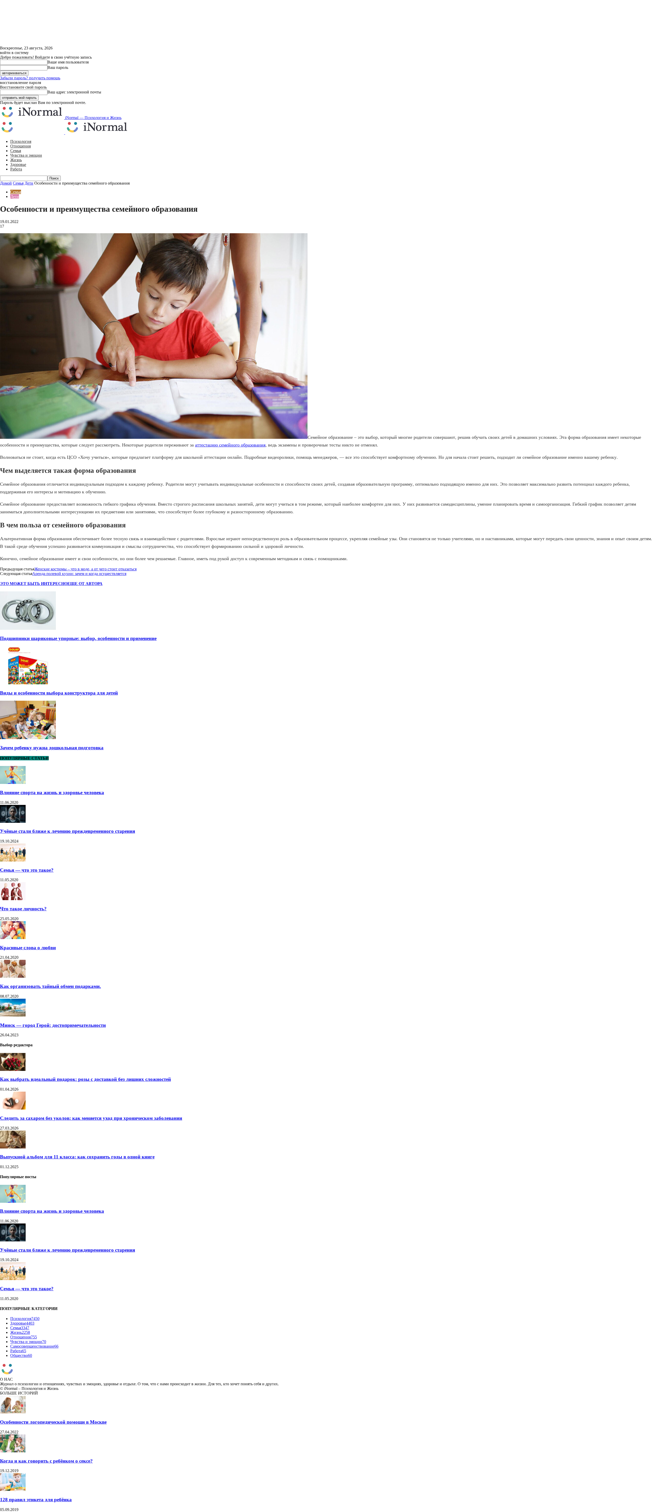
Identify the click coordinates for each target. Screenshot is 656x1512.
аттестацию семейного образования (230, 445)
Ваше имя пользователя (68, 62)
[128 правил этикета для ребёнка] (13, 1489)
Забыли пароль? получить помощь (30, 78)
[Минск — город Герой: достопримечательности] (13, 1015)
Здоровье (18, 164)
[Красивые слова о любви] (13, 937)
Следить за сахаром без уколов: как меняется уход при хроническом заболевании (91, 1118)
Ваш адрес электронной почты (74, 92)
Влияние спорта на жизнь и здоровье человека (52, 792)
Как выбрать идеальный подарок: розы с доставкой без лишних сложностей (85, 1079)
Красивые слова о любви (28, 947)
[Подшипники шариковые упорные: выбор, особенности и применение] (28, 628)
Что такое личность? (23, 908)
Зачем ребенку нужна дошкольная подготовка (52, 747)
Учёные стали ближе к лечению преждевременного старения (67, 831)
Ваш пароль (57, 67)
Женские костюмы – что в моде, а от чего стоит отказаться (85, 569)
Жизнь (16, 160)
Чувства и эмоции (26, 155)
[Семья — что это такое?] (13, 860)
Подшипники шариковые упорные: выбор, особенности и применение (78, 638)
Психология (20, 141)
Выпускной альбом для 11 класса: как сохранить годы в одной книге (77, 1156)
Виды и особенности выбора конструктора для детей (59, 693)
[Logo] (32, 133)
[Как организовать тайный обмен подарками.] (13, 976)
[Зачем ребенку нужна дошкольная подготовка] (28, 738)
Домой (6, 183)
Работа (16, 169)
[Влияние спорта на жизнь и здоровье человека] (13, 782)
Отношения (20, 146)
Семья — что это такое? (27, 870)
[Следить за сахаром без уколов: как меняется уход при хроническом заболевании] (13, 1108)
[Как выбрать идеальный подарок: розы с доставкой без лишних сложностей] (13, 1069)
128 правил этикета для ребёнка (36, 1499)
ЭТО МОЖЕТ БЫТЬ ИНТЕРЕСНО (33, 583)
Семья (15, 150)
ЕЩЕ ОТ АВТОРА (84, 583)
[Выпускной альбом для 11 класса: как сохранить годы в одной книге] (13, 1147)
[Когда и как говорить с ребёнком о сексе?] (13, 1451)
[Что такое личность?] (13, 899)
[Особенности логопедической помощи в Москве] (13, 1412)
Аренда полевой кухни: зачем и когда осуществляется (79, 573)
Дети (29, 183)
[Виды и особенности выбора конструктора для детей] (28, 683)
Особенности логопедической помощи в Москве (53, 1422)
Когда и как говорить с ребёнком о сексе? (46, 1461)
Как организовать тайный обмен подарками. (50, 986)
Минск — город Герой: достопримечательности (53, 1025)
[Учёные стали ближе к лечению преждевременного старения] (13, 821)
